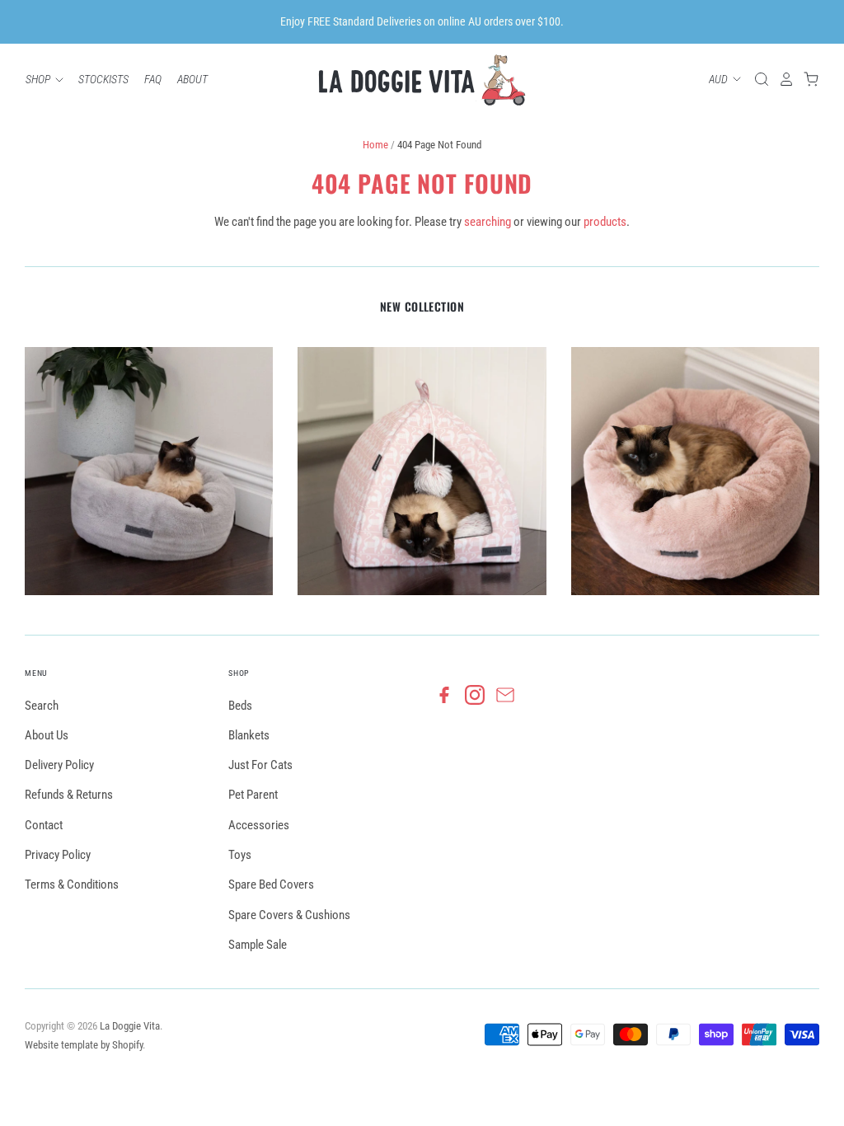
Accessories (258, 825)
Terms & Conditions (72, 884)
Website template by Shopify (84, 1045)
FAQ (153, 79)
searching (487, 221)
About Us (46, 735)
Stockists (103, 79)
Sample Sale (257, 944)
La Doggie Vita (130, 1026)
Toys (239, 854)
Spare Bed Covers (271, 884)
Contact (44, 825)
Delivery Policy (59, 765)
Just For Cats (260, 765)
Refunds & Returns (69, 794)
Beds (240, 705)
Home (375, 144)
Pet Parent (253, 794)
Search (42, 705)
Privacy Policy (58, 854)
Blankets (249, 735)
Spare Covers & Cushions (289, 915)
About (192, 79)
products (605, 221)
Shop (39, 79)
